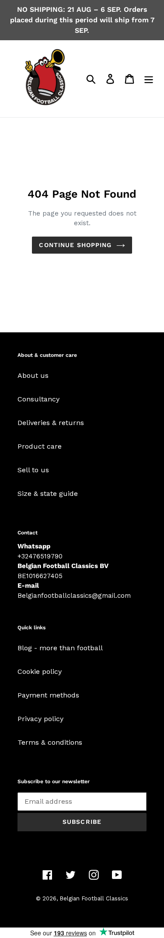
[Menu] (148, 79)
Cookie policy (39, 671)
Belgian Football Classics (93, 898)
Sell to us (33, 470)
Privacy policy (40, 719)
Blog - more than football (60, 648)
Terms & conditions (49, 742)
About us (33, 375)
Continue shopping (75, 244)
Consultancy (38, 399)
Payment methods (48, 695)
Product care (39, 446)
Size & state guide (47, 493)
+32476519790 (40, 556)
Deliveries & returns (50, 422)
